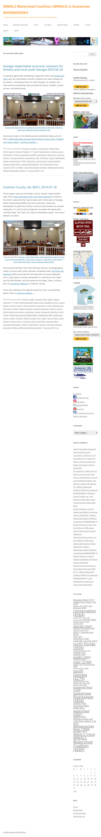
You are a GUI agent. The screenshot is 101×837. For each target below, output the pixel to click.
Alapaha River (44, 152)
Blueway (79, 607)
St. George (26, 321)
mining (51, 158)
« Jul (74, 791)
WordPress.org (79, 816)
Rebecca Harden (30, 318)
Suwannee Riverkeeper (30, 164)
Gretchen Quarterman (84, 628)
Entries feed (77, 810)
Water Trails (62, 25)
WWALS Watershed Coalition (14, 171)
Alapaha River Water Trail (84, 603)
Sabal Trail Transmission (84, 665)
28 (88, 785)
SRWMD (77, 683)
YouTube (80, 409)
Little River (44, 158)
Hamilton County (81, 630)
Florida (15, 309)
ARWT (87, 606)
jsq (42, 171)
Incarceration (43, 148)
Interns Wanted (80, 69)
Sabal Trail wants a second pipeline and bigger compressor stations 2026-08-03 (85, 559)
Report (76, 25)
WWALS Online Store (82, 313)
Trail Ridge (19, 167)
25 (78, 785)
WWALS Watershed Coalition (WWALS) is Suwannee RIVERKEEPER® (46, 9)
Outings (47, 25)
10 (74, 778)
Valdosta (81, 705)
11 (78, 778)
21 (88, 782)
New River (54, 312)
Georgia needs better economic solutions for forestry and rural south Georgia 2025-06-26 (33, 67)
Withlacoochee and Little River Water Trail (84, 721)
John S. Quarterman (83, 633)
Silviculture (31, 161)
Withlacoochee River (56, 167)
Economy (26, 148)
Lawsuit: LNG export (82, 251)
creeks (77, 618)
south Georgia (41, 161)
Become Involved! (20, 25)
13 (85, 778)
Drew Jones (51, 155)
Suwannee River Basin (11, 164)
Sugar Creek (80, 685)
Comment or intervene (83, 193)
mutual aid (45, 312)
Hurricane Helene (17, 158)
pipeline (79, 654)
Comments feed (79, 813)
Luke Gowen (29, 312)
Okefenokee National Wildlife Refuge (23, 315)
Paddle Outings (80, 77)
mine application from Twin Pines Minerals (32, 196)
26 (81, 785)
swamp (24, 325)
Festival (77, 620)
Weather (26, 152)
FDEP (86, 618)
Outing (79, 652)
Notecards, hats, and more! (85, 326)
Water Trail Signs (81, 219)
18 (78, 782)
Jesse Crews (19, 312)
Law (77, 636)
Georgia (29, 309)
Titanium (18, 152)
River (57, 148)
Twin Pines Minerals (31, 167)
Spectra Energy (81, 681)
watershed (7, 328)
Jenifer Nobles (8, 312)
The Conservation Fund (49, 164)
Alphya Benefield (26, 302)
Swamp (11, 152)
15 (92, 778)
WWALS (15, 328)
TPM (12, 167)
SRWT (86, 683)
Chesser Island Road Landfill (25, 155)
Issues (87, 25)
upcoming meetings (19, 283)
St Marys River (15, 321)
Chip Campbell (29, 306)
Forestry (34, 148)
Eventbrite (77, 394)
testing (79, 703)
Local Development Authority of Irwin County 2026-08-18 (83, 581)
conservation (41, 155)
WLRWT (80, 731)
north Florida (84, 646)
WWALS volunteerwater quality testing (82, 113)
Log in (75, 807)
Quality (31, 299)
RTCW (5, 152)
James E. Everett (56, 309)
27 (85, 785)
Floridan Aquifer (81, 622)
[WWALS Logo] (83, 364)
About (6, 31)
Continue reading (29, 142)
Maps (16, 31)
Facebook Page (82, 398)
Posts (36, 25)
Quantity (38, 299)
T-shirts (76, 282)
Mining (52, 148)
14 (88, 778)
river (39, 318)
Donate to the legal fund (84, 278)
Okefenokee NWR (45, 315)
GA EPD (78, 624)
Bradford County (51, 302)
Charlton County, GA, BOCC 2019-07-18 (30, 187)
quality (12, 318)
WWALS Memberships (83, 93)
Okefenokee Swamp (81, 651)
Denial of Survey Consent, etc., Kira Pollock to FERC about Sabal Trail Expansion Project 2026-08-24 (84, 499)
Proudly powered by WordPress (14, 832)
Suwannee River (54, 161)
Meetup (85, 405)
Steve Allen (41, 321)
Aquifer (78, 606)
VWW (79, 708)
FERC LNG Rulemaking (83, 172)
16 (95, 778)
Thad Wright (33, 325)
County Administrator (55, 306)
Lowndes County (85, 641)
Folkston (22, 309)
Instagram (80, 402)
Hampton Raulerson (41, 309)
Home (5, 25)
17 (74, 782)
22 (92, 782)
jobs (37, 158)
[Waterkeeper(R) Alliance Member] (79, 378)
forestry (6, 158)
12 (81, 778)
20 (85, 782)
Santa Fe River (52, 318)
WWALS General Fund (83, 207)
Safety (50, 299)
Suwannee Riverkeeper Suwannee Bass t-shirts (83, 307)
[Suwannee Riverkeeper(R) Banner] (83, 372)
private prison (15, 161)
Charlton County (16, 306)
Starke (33, 321)
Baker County (39, 302)
